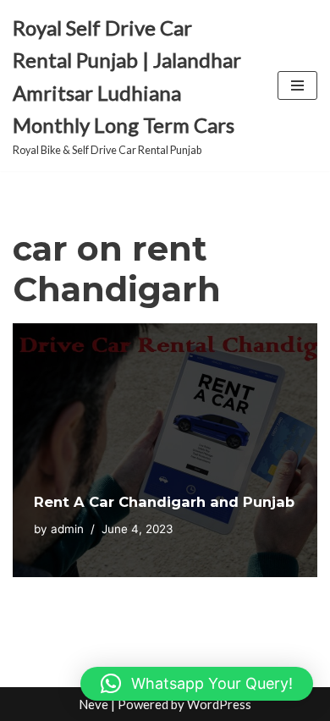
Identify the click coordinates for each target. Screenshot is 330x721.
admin (67, 529)
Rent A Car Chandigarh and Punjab (164, 501)
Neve (93, 704)
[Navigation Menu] (297, 85)
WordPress (219, 704)
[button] (196, 684)
